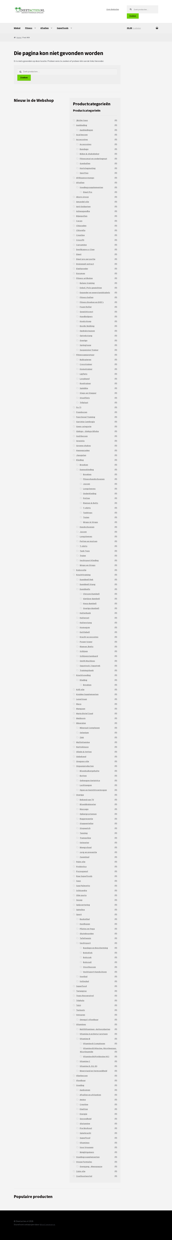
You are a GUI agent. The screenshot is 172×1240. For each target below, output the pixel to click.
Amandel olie (82, 201)
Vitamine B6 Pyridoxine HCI (96, 1056)
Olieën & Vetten (84, 751)
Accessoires (82, 139)
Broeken (84, 464)
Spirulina (80, 909)
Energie (83, 1113)
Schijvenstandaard (89, 656)
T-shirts (87, 507)
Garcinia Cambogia (85, 421)
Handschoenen (87, 527)
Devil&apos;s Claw (85, 249)
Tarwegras (81, 991)
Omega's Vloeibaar (89, 1019)
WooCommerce (47, 1224)
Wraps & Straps (90, 522)
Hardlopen (85, 924)
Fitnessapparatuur (85, 354)
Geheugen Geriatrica (90, 780)
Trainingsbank (87, 670)
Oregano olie (82, 761)
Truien (86, 517)
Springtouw (85, 345)
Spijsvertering (83, 904)
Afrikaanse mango (85, 177)
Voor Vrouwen (86, 1147)
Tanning (84, 833)
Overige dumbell (91, 608)
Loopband (84, 378)
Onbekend (81, 756)
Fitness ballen (86, 297)
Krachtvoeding (83, 675)
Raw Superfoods (84, 876)
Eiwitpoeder (82, 268)
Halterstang (86, 622)
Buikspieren (85, 359)
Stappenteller (86, 823)
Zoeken (132, 16)
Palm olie (80, 861)
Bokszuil (87, 962)
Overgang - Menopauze (91, 1166)
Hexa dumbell (89, 603)
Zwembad (84, 857)
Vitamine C (85, 1061)
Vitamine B (85, 1038)
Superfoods (62, 28)
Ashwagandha (83, 211)
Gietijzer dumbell (91, 598)
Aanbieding (81, 125)
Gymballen (85, 163)
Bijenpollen (81, 216)
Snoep (79, 900)
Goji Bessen (82, 436)
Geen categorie (83, 426)
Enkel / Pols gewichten (91, 287)
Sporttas (84, 173)
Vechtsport (85, 943)
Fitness (28, 28)
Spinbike (84, 388)
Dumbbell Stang (87, 584)
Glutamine (85, 1123)
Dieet (78, 254)
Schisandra (81, 890)
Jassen (86, 483)
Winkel (17, 28)
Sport (79, 914)
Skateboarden (87, 933)
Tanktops (87, 512)
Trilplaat (84, 402)
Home (19, 37)
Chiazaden (81, 225)
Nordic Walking (87, 326)
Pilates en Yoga (87, 928)
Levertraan (81, 699)
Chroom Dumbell (91, 593)
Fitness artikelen (84, 278)
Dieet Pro (87, 192)
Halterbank (85, 613)
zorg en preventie (88, 852)
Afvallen (44, 28)
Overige (83, 340)
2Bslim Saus (82, 120)
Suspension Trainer (89, 350)
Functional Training (85, 417)
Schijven (84, 651)
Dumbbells (85, 589)
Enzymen (80, 273)
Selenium (84, 732)
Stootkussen (89, 967)
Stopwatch (85, 828)
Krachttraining (83, 574)
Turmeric (80, 1010)
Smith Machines (87, 660)
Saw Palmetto (83, 885)
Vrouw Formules (84, 1161)
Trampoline (85, 837)
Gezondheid (85, 1118)
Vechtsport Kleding (89, 560)
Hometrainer (86, 369)
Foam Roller (86, 306)
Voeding (80, 1085)
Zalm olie (80, 1171)
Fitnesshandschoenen (94, 479)
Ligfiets (83, 373)
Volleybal (84, 981)
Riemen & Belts (90, 503)
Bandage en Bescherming (95, 947)
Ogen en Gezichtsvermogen (93, 790)
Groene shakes (83, 445)
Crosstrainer (86, 364)
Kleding (80, 460)
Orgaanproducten (85, 766)
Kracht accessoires (89, 637)
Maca (78, 704)
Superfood (81, 986)
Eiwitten (84, 1109)
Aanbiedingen (86, 130)
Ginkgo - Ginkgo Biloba (87, 431)
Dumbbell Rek (86, 579)
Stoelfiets (85, 397)
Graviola (80, 440)
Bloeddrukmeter (88, 804)
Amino (83, 1099)
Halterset (84, 617)
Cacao (79, 220)
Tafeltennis (85, 938)
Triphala (80, 1000)
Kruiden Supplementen (87, 694)
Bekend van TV (87, 799)
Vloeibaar (81, 1080)
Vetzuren (80, 1014)
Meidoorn (80, 718)
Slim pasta (81, 895)
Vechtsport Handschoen (95, 971)
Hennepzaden (83, 450)
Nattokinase (82, 746)
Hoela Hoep (85, 321)
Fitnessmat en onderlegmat (93, 158)
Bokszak (87, 957)
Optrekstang (86, 335)
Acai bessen (82, 134)
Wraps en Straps (87, 565)
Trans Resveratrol (85, 995)
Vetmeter (84, 842)
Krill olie (80, 689)
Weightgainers (87, 1152)
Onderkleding (89, 493)
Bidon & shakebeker (89, 153)
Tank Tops (85, 550)
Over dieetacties (112, 9)
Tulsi (78, 1005)
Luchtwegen (86, 785)
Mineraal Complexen (90, 727)
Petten (86, 498)
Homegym (85, 627)
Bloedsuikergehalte (89, 770)
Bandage (84, 149)
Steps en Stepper (88, 393)
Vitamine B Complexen (94, 1043)
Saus (78, 880)
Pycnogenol (82, 871)
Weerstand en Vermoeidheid (93, 1070)
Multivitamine (83, 742)
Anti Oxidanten (83, 206)
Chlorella (80, 230)
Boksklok (87, 952)
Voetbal (83, 976)
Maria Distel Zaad (84, 713)
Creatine (80, 235)
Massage (84, 809)
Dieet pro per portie (85, 259)
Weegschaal (86, 847)
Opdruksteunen (87, 330)
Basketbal (85, 919)
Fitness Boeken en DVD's (92, 302)
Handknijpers (86, 316)
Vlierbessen (82, 1075)
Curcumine (81, 244)
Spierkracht (85, 1133)
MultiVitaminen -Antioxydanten (95, 1029)
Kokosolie (81, 570)
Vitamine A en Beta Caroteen (94, 1033)
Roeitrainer (85, 383)
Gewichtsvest (86, 311)
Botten (83, 775)
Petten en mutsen (88, 541)
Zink (82, 737)
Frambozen (81, 412)
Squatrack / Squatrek (90, 665)
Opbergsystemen (88, 814)
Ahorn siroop (82, 196)
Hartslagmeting (88, 168)
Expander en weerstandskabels (95, 292)
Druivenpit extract (85, 264)
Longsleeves (89, 488)
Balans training (87, 283)
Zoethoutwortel (84, 1176)
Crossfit (80, 240)
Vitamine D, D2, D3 (88, 1066)
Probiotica (81, 866)
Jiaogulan (81, 455)
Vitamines (81, 1024)
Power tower (86, 641)
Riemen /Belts (86, 646)
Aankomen (85, 1090)
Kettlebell (85, 632)
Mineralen (81, 723)
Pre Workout (86, 1128)
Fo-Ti (78, 407)
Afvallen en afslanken (90, 1094)
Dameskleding (87, 469)
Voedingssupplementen (91, 187)
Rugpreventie (86, 818)
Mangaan (80, 708)
